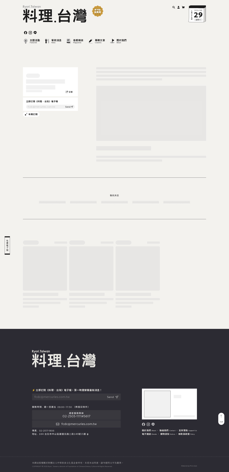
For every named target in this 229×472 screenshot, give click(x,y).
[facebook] (25, 32)
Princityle (193, 466)
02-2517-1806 (46, 430)
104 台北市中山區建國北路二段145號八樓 (62, 434)
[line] (35, 32)
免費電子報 (7, 245)
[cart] (183, 7)
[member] (178, 7)
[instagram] (30, 32)
